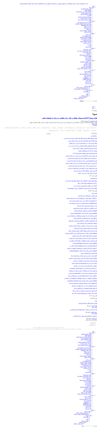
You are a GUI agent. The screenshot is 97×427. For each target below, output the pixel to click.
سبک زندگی (91, 21)
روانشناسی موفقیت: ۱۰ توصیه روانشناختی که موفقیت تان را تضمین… (80, 278)
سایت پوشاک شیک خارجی (69, 127)
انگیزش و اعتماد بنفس (86, 38)
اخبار (96, 300)
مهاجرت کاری (88, 63)
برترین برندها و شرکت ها (85, 74)
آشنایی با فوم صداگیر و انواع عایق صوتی (87, 303)
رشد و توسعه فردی (86, 36)
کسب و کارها (82, 97)
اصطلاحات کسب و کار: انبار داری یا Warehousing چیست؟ (83, 213)
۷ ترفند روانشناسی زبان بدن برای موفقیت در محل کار (84, 285)
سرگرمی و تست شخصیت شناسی (83, 23)
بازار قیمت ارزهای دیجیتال (82, 87)
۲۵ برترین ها (88, 83)
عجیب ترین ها (88, 72)
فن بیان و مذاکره (87, 42)
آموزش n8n (60, 127)
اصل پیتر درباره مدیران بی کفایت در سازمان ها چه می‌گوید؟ (83, 225)
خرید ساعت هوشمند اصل (46, 127)
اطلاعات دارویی (87, 56)
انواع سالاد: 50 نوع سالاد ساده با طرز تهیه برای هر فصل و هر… (82, 140)
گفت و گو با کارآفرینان (86, 8)
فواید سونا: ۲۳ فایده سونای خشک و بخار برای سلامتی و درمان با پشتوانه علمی (69, 118)
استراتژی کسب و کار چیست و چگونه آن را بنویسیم (85, 260)
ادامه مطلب (94, 123)
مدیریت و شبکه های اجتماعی (84, 17)
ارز (87, 93)
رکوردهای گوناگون (87, 79)
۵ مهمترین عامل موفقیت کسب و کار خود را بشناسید (84, 235)
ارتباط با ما (91, 325)
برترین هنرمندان (87, 76)
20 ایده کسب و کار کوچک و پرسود (89, 253)
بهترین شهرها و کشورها (85, 61)
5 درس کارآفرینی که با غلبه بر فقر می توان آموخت (85, 208)
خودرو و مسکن (84, 95)
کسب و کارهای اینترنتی (85, 14)
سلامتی (92, 48)
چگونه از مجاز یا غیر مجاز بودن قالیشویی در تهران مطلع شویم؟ (82, 188)
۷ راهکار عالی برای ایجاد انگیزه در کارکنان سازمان (85, 218)
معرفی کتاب (88, 34)
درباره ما (92, 323)
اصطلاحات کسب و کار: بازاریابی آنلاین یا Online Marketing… (83, 250)
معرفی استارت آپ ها (86, 12)
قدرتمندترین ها (88, 75)
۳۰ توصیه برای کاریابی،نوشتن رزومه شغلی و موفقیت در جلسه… (81, 248)
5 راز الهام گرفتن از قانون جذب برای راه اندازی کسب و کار (83, 200)
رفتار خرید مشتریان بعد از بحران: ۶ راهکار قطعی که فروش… (82, 273)
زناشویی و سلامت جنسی (85, 30)
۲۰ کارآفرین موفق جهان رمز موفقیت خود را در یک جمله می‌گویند (81, 198)
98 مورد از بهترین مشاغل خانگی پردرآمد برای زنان (85, 170)
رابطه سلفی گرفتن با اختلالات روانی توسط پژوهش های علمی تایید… (81, 180)
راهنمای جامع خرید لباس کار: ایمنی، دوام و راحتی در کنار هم (83, 258)
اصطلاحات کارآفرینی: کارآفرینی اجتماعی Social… (85, 210)
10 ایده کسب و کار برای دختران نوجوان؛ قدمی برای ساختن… (82, 238)
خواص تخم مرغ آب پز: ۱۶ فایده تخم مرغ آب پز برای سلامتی (83, 143)
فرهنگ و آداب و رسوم (86, 67)
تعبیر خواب (88, 29)
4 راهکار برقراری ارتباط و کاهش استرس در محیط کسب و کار (82, 275)
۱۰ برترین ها (88, 82)
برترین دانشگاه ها (87, 78)
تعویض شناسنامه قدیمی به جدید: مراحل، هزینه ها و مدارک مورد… (81, 160)
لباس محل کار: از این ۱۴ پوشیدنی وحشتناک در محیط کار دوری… (82, 215)
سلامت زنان (88, 57)
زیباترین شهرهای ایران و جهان (84, 68)
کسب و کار (91, 7)
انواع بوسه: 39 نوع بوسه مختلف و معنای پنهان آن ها (85, 153)
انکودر (62, 130)
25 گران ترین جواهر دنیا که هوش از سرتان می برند (85, 185)
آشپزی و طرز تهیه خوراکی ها (84, 22)
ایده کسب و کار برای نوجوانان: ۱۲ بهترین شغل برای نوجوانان (83, 270)
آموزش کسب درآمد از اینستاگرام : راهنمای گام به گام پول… (83, 240)
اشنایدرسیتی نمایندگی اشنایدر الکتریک (11, 127)
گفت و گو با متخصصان (86, 25)
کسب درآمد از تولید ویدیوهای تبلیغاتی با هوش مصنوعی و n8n (83, 230)
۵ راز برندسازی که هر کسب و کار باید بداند (87, 205)
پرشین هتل (54, 127)
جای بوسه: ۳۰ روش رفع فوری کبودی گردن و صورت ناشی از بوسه (81, 163)
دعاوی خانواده (93, 130)
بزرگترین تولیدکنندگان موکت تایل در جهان (87, 183)
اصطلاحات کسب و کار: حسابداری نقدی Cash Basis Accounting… (82, 280)
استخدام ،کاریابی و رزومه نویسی (83, 11)
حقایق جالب (88, 80)
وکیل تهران (79, 130)
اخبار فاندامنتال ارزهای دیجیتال (81, 88)
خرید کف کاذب (23, 127)
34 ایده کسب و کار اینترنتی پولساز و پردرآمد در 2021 (85, 290)
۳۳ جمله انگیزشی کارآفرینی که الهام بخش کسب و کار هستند (83, 220)
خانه (93, 6)
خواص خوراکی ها (87, 49)
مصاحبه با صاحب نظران (85, 41)
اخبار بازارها (88, 90)
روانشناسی (88, 53)
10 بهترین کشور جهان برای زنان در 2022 (87, 173)
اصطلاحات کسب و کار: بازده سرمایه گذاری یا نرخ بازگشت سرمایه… (81, 233)
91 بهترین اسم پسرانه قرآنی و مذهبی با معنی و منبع (85, 148)
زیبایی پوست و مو (87, 52)
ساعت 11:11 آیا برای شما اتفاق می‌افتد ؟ (87, 150)
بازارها (92, 84)
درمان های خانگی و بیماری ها (84, 50)
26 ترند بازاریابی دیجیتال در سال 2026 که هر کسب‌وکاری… (83, 309)
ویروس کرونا (88, 59)
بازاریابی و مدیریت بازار (85, 18)
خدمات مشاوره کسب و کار (91, 127)
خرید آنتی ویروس (86, 130)
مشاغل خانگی (88, 10)
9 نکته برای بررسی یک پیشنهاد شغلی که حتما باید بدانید (84, 263)
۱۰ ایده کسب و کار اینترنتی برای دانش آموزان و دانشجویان (83, 268)
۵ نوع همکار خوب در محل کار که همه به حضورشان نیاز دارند (83, 283)
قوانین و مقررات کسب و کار (84, 19)
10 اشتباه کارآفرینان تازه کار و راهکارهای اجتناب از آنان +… (83, 245)
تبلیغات (92, 322)
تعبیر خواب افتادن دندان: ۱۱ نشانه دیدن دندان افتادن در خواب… (82, 168)
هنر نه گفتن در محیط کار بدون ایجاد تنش (87, 195)
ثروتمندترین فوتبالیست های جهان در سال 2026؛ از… (85, 316)
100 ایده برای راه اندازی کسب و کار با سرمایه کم (85, 228)
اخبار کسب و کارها (78, 98)
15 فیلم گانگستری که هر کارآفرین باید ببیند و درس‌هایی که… (83, 203)
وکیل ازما (29, 127)
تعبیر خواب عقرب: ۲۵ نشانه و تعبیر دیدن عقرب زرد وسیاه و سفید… (81, 155)
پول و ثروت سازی (87, 40)
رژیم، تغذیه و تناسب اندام (85, 55)
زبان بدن (89, 44)
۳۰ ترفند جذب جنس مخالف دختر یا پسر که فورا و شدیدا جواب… (82, 158)
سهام (87, 94)
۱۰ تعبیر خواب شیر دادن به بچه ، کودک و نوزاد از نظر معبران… (82, 165)
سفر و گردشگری (90, 60)
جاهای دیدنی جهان (87, 65)
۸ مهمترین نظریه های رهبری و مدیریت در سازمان (85, 265)
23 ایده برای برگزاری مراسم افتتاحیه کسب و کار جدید (84, 293)
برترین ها (92, 69)
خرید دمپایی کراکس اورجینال (70, 130)
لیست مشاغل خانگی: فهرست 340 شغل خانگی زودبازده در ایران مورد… (80, 138)
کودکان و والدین (87, 31)
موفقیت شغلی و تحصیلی (85, 37)
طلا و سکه (86, 91)
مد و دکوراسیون (87, 27)
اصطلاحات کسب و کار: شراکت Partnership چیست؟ (85, 243)
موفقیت (92, 33)
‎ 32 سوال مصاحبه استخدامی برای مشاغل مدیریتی (85, 288)
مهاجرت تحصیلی (87, 64)
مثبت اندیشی (88, 46)
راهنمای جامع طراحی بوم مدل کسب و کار (87, 223)
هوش (90, 45)
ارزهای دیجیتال (87, 86)
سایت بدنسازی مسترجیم (80, 127)
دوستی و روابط (87, 26)
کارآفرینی (89, 15)
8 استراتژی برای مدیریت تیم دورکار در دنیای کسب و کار (84, 255)
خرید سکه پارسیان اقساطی (54, 130)
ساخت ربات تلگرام (36, 127)
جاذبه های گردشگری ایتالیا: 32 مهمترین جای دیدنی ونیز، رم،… (82, 145)
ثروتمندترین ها (88, 71)
